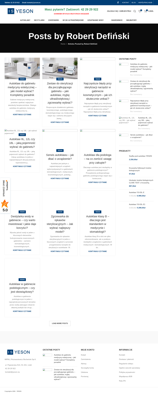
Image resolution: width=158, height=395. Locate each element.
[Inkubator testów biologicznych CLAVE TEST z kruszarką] (123, 183)
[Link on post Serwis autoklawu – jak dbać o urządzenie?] (60, 140)
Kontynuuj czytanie (22, 115)
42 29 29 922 (15, 2)
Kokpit (83, 355)
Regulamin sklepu (126, 364)
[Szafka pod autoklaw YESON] (123, 159)
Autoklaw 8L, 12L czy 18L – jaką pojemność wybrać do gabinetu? (22, 143)
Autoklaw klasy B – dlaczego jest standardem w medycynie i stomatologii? (97, 224)
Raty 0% (122, 381)
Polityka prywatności (127, 372)
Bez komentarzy (136, 75)
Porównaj (84, 376)
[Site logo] (20, 11)
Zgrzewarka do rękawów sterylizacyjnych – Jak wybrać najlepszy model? (60, 224)
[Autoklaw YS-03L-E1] (123, 207)
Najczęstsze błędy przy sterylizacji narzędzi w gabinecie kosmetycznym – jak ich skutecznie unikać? (97, 91)
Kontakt (122, 355)
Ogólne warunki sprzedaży (129, 368)
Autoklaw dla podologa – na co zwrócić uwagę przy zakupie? (97, 158)
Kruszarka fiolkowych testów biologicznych (140, 169)
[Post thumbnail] (123, 69)
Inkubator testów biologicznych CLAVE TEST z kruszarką (141, 181)
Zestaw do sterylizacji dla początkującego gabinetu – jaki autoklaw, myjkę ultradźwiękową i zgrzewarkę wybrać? (141, 86)
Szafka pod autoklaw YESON (140, 156)
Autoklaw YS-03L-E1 (137, 204)
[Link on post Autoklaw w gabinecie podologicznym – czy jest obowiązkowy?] (22, 269)
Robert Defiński (98, 36)
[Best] (116, 337)
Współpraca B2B (125, 376)
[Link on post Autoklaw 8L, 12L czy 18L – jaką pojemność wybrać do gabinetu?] (22, 132)
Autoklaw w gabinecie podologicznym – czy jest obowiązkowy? (22, 287)
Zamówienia (86, 359)
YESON (22, 79)
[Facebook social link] (118, 2)
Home (63, 44)
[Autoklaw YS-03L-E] (123, 195)
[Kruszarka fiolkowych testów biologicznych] (123, 171)
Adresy (83, 364)
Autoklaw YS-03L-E (136, 192)
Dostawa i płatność (126, 359)
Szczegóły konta (87, 368)
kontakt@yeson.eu (33, 2)
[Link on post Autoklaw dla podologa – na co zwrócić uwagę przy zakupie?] (97, 140)
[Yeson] (42, 337)
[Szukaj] (134, 11)
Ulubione (84, 372)
